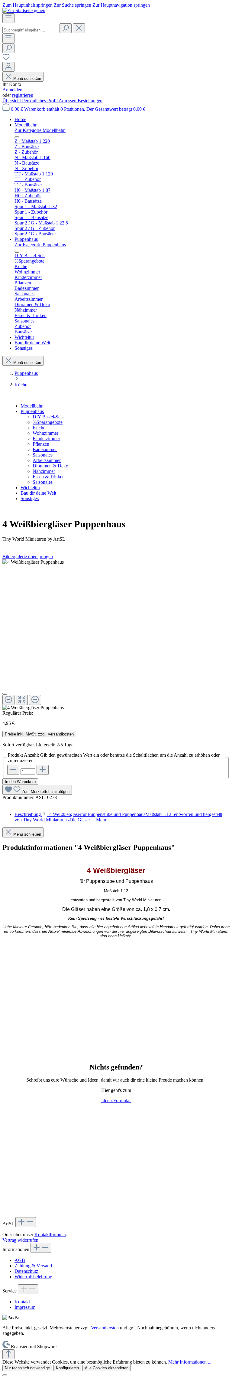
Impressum (24, 1307)
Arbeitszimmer (47, 460)
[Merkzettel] (6, 58)
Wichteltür (30, 487)
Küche (39, 427)
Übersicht (12, 100)
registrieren (22, 95)
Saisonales (43, 454)
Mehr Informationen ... (189, 1361)
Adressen (68, 100)
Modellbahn (32, 405)
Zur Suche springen (73, 5)
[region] (116, 634)
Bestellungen (90, 100)
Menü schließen (27, 78)
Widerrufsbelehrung (33, 1276)
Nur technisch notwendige (27, 1368)
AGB (19, 1260)
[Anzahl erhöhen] (43, 770)
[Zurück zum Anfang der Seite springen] (8, 1354)
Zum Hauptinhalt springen (28, 5)
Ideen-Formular (116, 1100)
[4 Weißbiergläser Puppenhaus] (33, 562)
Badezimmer (45, 449)
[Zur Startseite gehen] (23, 10)
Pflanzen (41, 444)
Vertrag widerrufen (20, 1240)
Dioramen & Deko (50, 465)
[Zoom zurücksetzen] (22, 700)
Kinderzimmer (46, 438)
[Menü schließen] (16, 137)
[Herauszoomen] (8, 700)
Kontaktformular (50, 1234)
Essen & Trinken (49, 476)
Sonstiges (30, 498)
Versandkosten (105, 1327)
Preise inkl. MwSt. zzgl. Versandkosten (39, 734)
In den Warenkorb (20, 781)
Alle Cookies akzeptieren (106, 1368)
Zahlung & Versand (33, 1265)
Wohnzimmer (45, 433)
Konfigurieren (67, 1368)
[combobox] (30, 30)
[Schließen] (4, 694)
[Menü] (8, 18)
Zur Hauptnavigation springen (121, 5)
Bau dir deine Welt (38, 493)
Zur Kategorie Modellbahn (40, 130)
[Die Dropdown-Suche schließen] (79, 28)
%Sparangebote (48, 422)
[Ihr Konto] (8, 67)
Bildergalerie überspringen (27, 556)
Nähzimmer (44, 471)
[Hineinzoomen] (35, 700)
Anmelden (12, 89)
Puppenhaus (32, 411)
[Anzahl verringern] (13, 770)
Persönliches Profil (40, 100)
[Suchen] (66, 28)
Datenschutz (26, 1271)
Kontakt (22, 1301)
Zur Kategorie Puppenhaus (40, 244)
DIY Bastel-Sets (48, 416)
